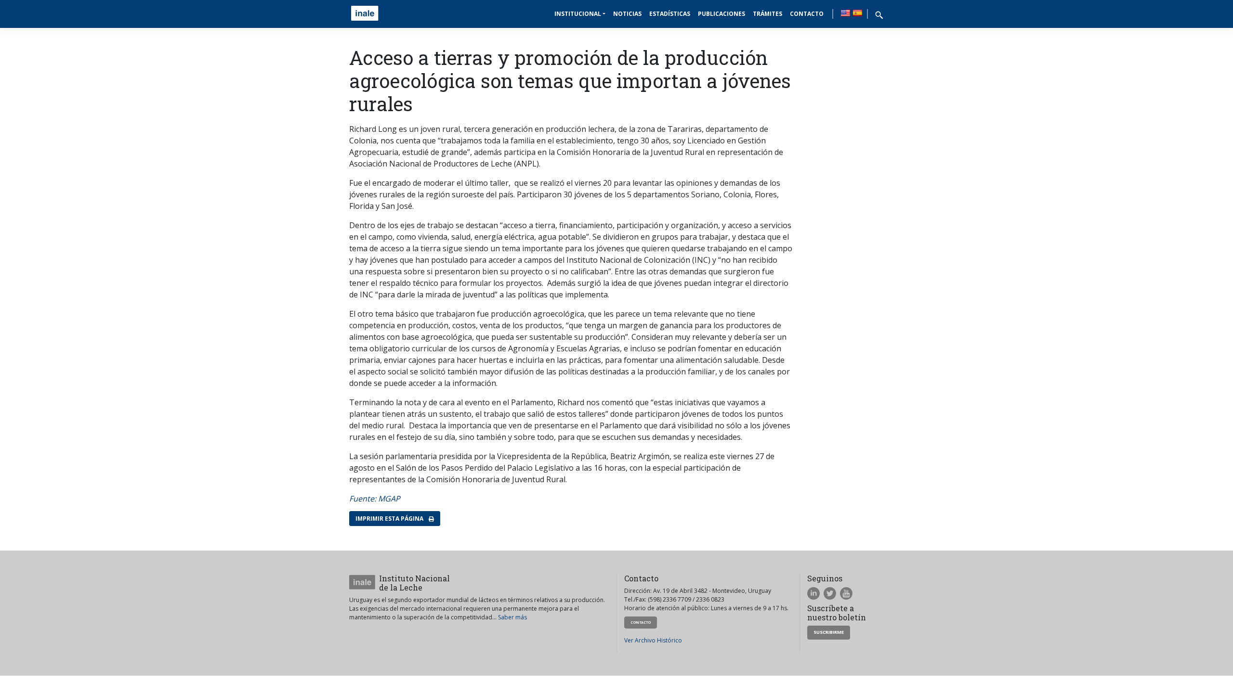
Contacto (807, 14)
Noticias (627, 14)
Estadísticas (669, 14)
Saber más (512, 617)
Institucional (577, 14)
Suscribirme (828, 632)
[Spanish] (857, 13)
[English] (845, 13)
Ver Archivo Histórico (653, 640)
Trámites (767, 14)
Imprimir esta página (390, 518)
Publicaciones (721, 14)
